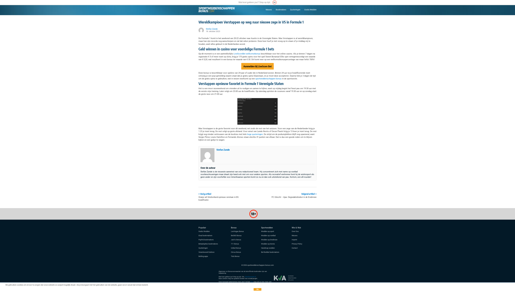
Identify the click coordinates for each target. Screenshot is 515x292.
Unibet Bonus (236, 248)
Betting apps (203, 256)
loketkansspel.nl (250, 277)
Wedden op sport (267, 231)
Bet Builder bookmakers (270, 252)
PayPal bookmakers (206, 240)
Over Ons (295, 231)
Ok (257, 289)
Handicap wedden (268, 248)
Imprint (294, 240)
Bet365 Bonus (236, 236)
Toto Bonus (235, 256)
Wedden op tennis (268, 244)
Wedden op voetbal (268, 236)
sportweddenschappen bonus (268, 78)
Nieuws (269, 10)
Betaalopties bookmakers (208, 244)
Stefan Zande (223, 149)
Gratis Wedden (310, 10)
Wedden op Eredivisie (269, 240)
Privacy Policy (297, 244)
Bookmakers (281, 10)
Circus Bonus (236, 252)
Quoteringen (295, 10)
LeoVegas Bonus (237, 231)
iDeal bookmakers (205, 236)
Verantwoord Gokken (206, 252)
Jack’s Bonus (236, 240)
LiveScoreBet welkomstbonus (247, 54)
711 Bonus (235, 244)
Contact (295, 248)
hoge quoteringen (255, 134)
